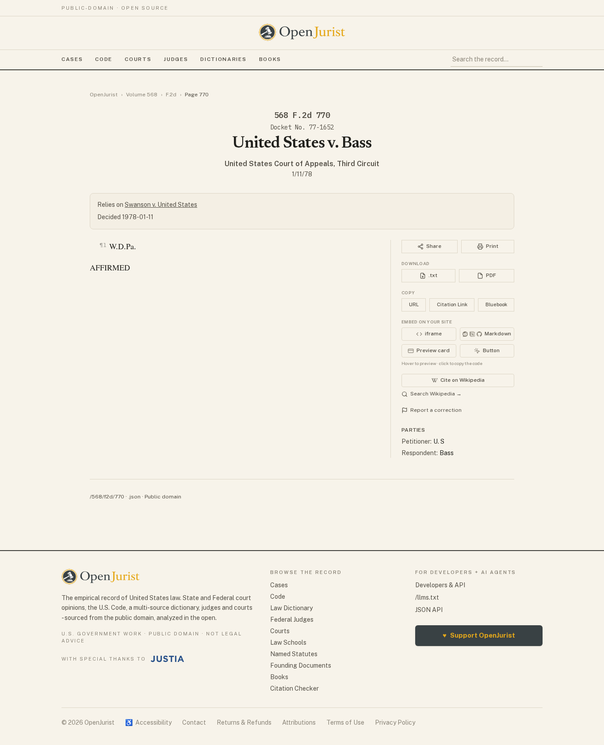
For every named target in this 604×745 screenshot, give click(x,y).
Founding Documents (300, 665)
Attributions (299, 722)
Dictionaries (223, 59)
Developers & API (440, 585)
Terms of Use (345, 722)
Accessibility (148, 722)
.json (134, 497)
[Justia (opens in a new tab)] (167, 658)
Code (103, 59)
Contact (194, 722)
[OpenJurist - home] (302, 32)
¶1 (103, 245)
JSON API (429, 609)
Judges (176, 59)
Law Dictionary (291, 608)
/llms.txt (427, 597)
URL (414, 304)
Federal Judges (291, 619)
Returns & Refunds (244, 722)
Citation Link (452, 304)
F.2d (171, 94)
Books (270, 59)
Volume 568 (141, 94)
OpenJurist (104, 94)
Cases (72, 59)
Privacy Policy (395, 722)
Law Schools (288, 642)
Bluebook (496, 304)
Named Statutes (293, 654)
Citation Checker (294, 688)
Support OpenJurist (479, 635)
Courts (138, 59)
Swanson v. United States (161, 204)
